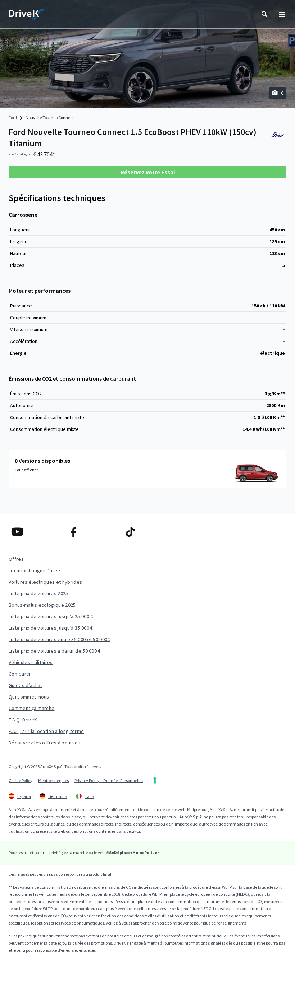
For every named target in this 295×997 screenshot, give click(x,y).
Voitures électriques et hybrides (45, 582)
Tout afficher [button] (26, 469)
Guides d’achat (25, 685)
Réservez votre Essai (148, 172)
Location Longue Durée (34, 570)
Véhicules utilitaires (31, 662)
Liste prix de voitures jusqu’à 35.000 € (51, 628)
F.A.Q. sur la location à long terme (46, 731)
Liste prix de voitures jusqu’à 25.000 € (51, 616)
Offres (16, 559)
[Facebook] (91, 531)
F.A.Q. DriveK (23, 719)
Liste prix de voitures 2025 (38, 593)
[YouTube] (35, 531)
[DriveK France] (26, 14)
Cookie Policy (20, 780)
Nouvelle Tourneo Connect (50, 117)
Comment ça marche (31, 708)
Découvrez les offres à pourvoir (45, 742)
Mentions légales (53, 780)
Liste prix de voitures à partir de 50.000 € (55, 651)
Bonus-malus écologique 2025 (42, 605)
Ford (13, 117)
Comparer (20, 674)
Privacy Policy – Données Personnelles (108, 780)
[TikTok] (148, 531)
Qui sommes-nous (29, 696)
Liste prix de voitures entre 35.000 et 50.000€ (59, 639)
